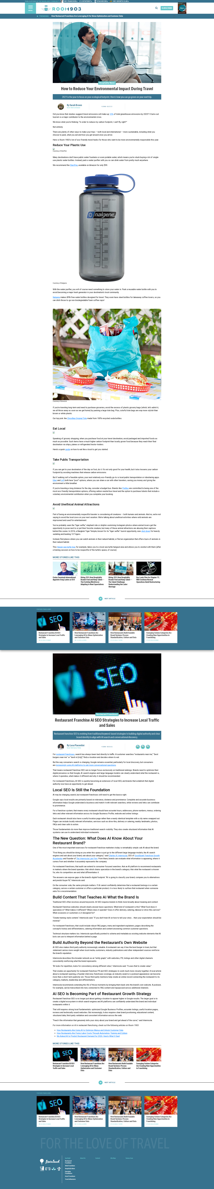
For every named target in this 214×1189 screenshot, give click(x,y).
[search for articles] (158, 8)
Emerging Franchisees (68, 1172)
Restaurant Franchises (107, 714)
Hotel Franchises (70, 1166)
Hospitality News (107, 83)
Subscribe (167, 8)
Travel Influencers (70, 1179)
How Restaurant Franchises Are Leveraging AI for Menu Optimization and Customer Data (87, 16)
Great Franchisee (70, 1176)
